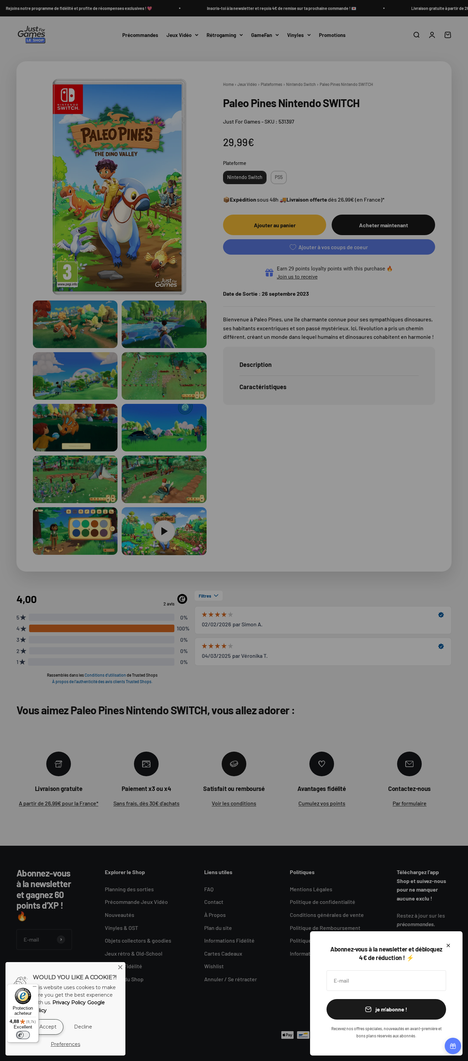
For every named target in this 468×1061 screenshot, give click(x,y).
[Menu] (34, 988)
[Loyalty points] (453, 1046)
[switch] (23, 1035)
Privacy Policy (69, 1002)
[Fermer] (448, 945)
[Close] (120, 967)
